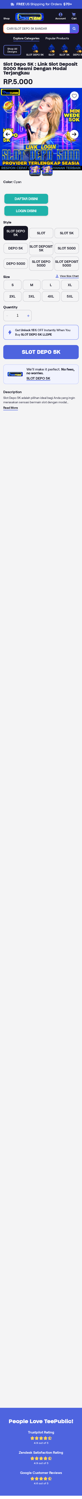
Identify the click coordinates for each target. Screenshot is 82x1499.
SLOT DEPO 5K (41, 352)
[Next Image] (74, 134)
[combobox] (36, 28)
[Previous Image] (8, 134)
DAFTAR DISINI (26, 199)
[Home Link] (29, 17)
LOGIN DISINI (26, 211)
